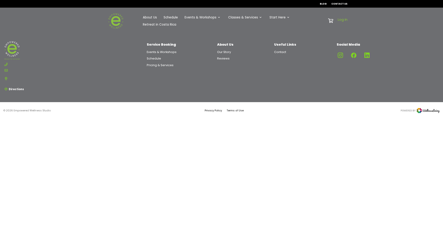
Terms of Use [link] (235, 110)
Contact (280, 52)
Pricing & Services (160, 65)
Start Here (277, 17)
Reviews (223, 58)
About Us (150, 17)
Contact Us (339, 3)
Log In (342, 19)
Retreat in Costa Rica (159, 24)
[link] (25, 50)
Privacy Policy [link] (213, 110)
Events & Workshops (200, 17)
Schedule (171, 17)
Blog (323, 3)
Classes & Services (243, 17)
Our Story (224, 52)
